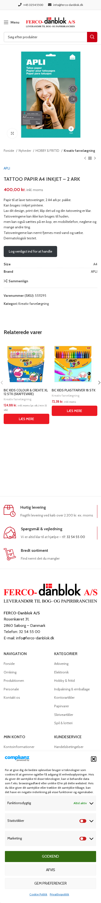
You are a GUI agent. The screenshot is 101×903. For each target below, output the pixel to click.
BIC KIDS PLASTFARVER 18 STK (73, 390)
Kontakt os (12, 697)
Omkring (10, 672)
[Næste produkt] (94, 158)
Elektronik (61, 672)
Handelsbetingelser (68, 747)
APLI (7, 168)
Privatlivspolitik (59, 894)
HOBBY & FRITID (48, 151)
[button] (93, 759)
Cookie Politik (38, 894)
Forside (9, 151)
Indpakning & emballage (72, 689)
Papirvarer (61, 706)
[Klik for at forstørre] (12, 133)
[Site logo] (50, 22)
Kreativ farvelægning (79, 151)
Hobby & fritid (64, 680)
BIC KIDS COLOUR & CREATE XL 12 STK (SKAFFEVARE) (26, 392)
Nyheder (25, 151)
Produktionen (14, 680)
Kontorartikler (64, 697)
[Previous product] (85, 158)
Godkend (50, 856)
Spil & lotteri (63, 723)
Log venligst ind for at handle (30, 251)
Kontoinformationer (19, 747)
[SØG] (92, 37)
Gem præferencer (50, 883)
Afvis (50, 870)
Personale (11, 689)
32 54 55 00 (76, 537)
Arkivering (61, 663)
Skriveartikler (63, 714)
